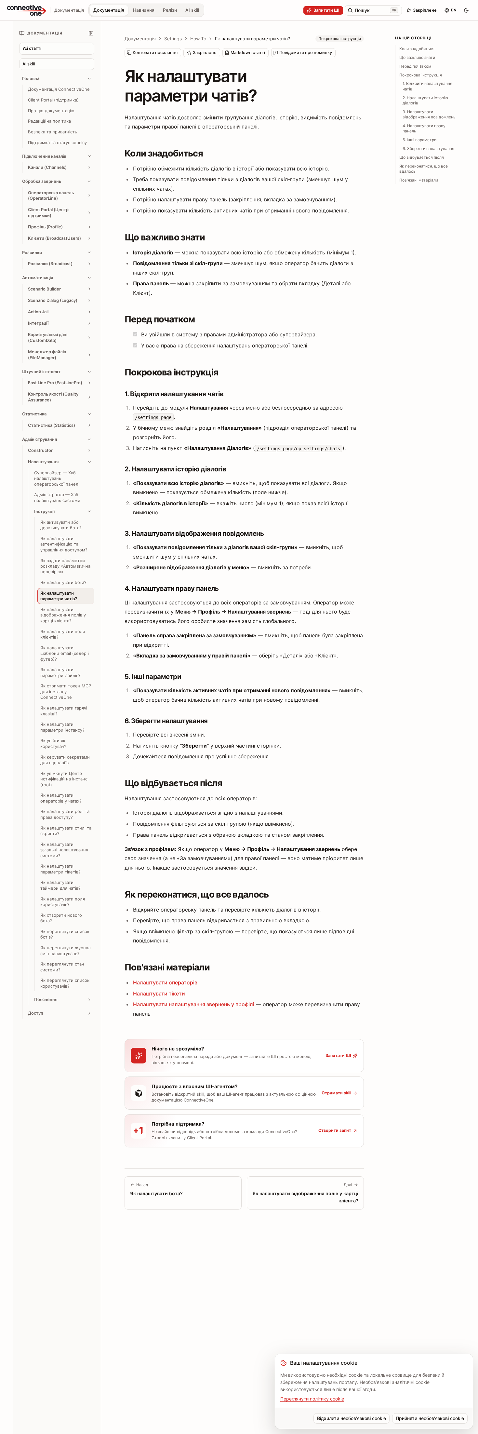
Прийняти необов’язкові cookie (430, 1418)
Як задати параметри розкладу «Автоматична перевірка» (65, 566)
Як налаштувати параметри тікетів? (60, 868)
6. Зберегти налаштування (428, 148)
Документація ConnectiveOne (59, 89)
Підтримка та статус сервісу (57, 142)
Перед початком (415, 66)
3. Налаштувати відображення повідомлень (429, 114)
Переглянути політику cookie (312, 1398)
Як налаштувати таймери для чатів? (60, 885)
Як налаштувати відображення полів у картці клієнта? (63, 615)
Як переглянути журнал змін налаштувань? (65, 950)
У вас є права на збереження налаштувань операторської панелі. (224, 345)
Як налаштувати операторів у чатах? (61, 797)
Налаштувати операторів (165, 982)
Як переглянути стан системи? (62, 966)
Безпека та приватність (52, 131)
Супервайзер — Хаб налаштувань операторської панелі (56, 478)
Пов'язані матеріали (418, 180)
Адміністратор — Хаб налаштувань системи (57, 497)
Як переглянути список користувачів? (64, 983)
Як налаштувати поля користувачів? (62, 901)
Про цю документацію (51, 110)
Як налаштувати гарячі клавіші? (63, 710)
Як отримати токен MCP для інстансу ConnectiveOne (65, 691)
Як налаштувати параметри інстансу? (62, 727)
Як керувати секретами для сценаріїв (65, 759)
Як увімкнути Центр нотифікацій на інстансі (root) (64, 778)
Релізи (170, 10)
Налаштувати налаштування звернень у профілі (193, 1004)
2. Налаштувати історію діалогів (425, 100)
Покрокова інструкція (420, 74)
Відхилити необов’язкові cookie (351, 1418)
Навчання (143, 10)
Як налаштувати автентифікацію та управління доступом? (63, 544)
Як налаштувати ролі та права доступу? (64, 814)
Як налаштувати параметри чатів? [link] (252, 38)
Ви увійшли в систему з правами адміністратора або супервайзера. (228, 334)
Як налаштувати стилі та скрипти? (65, 830)
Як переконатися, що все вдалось (423, 168)
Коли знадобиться (416, 48)
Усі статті (31, 48)
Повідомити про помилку (305, 52)
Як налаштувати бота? (63, 582)
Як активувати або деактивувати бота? (61, 525)
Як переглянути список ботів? (64, 934)
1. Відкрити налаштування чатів (427, 86)
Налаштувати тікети (159, 993)
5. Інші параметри (419, 139)
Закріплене (205, 52)
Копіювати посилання (155, 52)
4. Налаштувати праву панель (424, 128)
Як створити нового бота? (61, 918)
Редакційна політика (49, 121)
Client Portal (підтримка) (53, 99)
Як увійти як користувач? (53, 743)
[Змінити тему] (466, 10)
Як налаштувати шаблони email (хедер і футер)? (64, 653)
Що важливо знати (417, 57)
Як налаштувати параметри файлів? (60, 672)
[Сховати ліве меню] (91, 33)
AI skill (192, 10)
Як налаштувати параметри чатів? (58, 595)
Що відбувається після (421, 157)
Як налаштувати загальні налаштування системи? (64, 850)
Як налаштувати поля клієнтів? (62, 634)
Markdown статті (248, 52)
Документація (108, 10)
